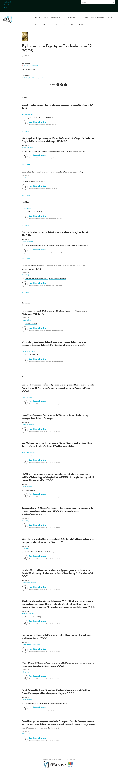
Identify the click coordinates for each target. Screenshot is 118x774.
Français (6, 5)
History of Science (30, 456)
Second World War (54, 151)
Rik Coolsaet (26, 734)
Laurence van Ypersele (29, 582)
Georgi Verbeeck (27, 486)
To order (54, 17)
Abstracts (26, 63)
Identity (27, 181)
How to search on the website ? (103, 17)
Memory (54, 118)
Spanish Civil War (30, 355)
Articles (60, 25)
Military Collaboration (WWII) (59, 703)
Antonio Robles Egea (28, 351)
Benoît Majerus (26, 275)
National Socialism (31, 323)
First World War (29, 552)
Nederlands (7, 2)
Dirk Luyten (25, 548)
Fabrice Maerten (27, 672)
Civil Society (40, 552)
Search (113, 2)
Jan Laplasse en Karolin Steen (31, 644)
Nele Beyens (26, 178)
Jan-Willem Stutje (27, 114)
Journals (48, 25)
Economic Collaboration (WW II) (35, 245)
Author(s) (26, 112)
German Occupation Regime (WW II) (58, 245)
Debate (72, 25)
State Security (42, 151)
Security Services (66, 151)
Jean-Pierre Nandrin (28, 613)
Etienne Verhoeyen (27, 147)
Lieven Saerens (26, 208)
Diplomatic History (79, 151)
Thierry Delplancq (27, 241)
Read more (26, 131)
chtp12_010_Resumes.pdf (31, 65)
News (81, 25)
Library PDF (26, 75)
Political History (30, 490)
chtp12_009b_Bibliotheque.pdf (33, 78)
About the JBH (40, 17)
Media (33, 181)
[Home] (7, 19)
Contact (85, 17)
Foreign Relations (30, 703)
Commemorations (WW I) (33, 617)
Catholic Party (49, 552)
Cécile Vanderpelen (28, 424)
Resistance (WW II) (45, 118)
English (6, 8)
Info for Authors (69, 17)
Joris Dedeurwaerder (28, 452)
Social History (40, 181)
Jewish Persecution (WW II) (33, 212)
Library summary (28, 69)
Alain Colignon (26, 521)
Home (37, 25)
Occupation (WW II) (31, 118)
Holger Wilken (26, 320)
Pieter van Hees (27, 397)
